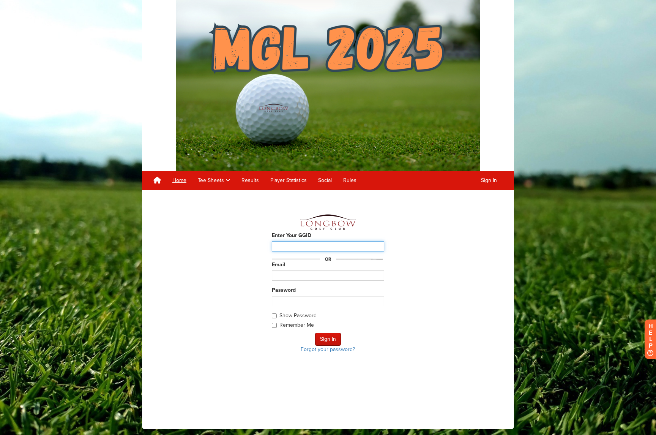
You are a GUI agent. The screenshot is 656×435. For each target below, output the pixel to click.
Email (278, 264)
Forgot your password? (328, 349)
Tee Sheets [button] (212, 180)
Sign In (489, 180)
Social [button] (325, 180)
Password (284, 290)
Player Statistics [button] (288, 180)
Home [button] (179, 180)
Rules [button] (349, 180)
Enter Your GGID (291, 235)
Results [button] (250, 180)
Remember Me (296, 325)
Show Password (298, 315)
